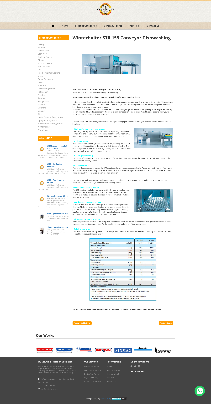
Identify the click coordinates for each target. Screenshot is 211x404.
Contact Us (153, 25)
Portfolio (134, 25)
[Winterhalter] (143, 349)
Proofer (41, 95)
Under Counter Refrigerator (50, 117)
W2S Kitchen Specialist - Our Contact (57, 147)
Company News (113, 370)
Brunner (42, 47)
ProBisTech (105, 398)
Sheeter (41, 104)
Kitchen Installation (91, 366)
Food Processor (45, 63)
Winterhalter (43, 126)
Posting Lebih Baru (82, 323)
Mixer (40, 76)
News (65, 25)
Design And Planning (92, 374)
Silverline (42, 107)
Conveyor (42, 53)
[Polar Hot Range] (45, 350)
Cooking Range (45, 57)
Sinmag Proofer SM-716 (57, 213)
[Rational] (104, 350)
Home (109, 366)
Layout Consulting (91, 377)
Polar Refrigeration (46, 88)
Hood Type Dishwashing (49, 73)
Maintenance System (92, 370)
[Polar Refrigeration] (64, 350)
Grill (39, 69)
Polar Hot (42, 85)
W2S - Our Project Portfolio (55, 165)
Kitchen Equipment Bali (57, 196)
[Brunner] (84, 350)
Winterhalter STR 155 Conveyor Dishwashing (122, 38)
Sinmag (41, 111)
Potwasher (43, 92)
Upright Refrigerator (47, 120)
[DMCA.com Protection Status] (119, 398)
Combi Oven (43, 50)
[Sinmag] (123, 350)
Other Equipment (45, 79)
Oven (40, 82)
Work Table (43, 130)
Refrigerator (43, 101)
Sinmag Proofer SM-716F (58, 227)
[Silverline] (162, 350)
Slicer (40, 114)
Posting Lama (166, 323)
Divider (41, 60)
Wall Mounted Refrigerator (50, 123)
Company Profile (113, 25)
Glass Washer (44, 66)
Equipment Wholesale (92, 381)
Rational (41, 98)
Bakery (41, 44)
